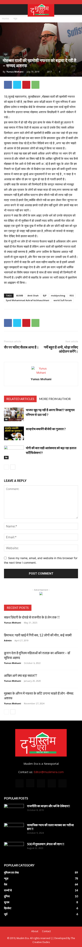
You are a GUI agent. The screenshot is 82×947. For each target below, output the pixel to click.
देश (6, 419)
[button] (6, 9)
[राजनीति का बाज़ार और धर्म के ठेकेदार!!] (14, 811)
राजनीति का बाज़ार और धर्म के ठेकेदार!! (48, 806)
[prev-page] (6, 467)
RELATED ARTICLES (20, 399)
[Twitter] (17, 85)
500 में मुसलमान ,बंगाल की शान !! (45, 844)
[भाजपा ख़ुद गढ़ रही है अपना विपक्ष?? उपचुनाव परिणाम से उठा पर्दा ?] (14, 414)
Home (5, 18)
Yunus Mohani (14, 71)
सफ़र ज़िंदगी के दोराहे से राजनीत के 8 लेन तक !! (32, 617)
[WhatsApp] (35, 85)
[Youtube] (62, 783)
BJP (45, 295)
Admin (8, 640)
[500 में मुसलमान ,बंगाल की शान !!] (14, 849)
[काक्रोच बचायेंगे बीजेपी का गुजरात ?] (14, 433)
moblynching (58, 295)
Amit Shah (33, 295)
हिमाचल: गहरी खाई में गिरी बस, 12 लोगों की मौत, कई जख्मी (38, 635)
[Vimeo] (52, 783)
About (34, 931)
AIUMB (19, 295)
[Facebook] (8, 85)
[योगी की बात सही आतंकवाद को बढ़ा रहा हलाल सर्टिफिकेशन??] (14, 452)
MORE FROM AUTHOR (55, 399)
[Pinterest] (26, 85)
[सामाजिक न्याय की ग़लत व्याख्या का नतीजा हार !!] (14, 830)
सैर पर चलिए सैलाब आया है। (21, 347)
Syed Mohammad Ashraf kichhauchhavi (27, 300)
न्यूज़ (15, 18)
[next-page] (12, 467)
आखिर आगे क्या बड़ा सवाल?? (20, 675)
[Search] (76, 9)
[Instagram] (30, 783)
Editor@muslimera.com (49, 772)
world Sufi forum (63, 300)
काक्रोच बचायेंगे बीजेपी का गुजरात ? (46, 429)
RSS (72, 295)
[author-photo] (41, 372)
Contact (46, 931)
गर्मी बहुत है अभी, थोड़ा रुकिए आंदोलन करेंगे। (61, 349)
